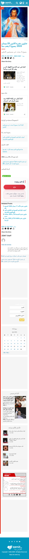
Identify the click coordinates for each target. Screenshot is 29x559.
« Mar (4, 352)
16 (21, 343)
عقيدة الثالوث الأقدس (13, 461)
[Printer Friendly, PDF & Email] (6, 176)
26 (8, 349)
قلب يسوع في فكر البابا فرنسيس (16, 446)
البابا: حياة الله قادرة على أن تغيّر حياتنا (17, 431)
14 (14, 343)
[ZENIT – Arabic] (8, 3)
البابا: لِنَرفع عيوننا (12, 453)
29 (17, 349)
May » (7, 352)
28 (14, 349)
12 (8, 343)
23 (21, 346)
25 (4, 349)
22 (17, 346)
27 (11, 349)
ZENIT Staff (17, 56)
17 (24, 343)
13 (11, 343)
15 (17, 343)
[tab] (8, 475)
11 (4, 343)
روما (2, 8)
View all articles (6, 244)
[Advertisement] (14, 283)
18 (4, 346)
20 (11, 346)
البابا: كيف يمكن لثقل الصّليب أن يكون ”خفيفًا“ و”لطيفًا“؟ (17, 439)
